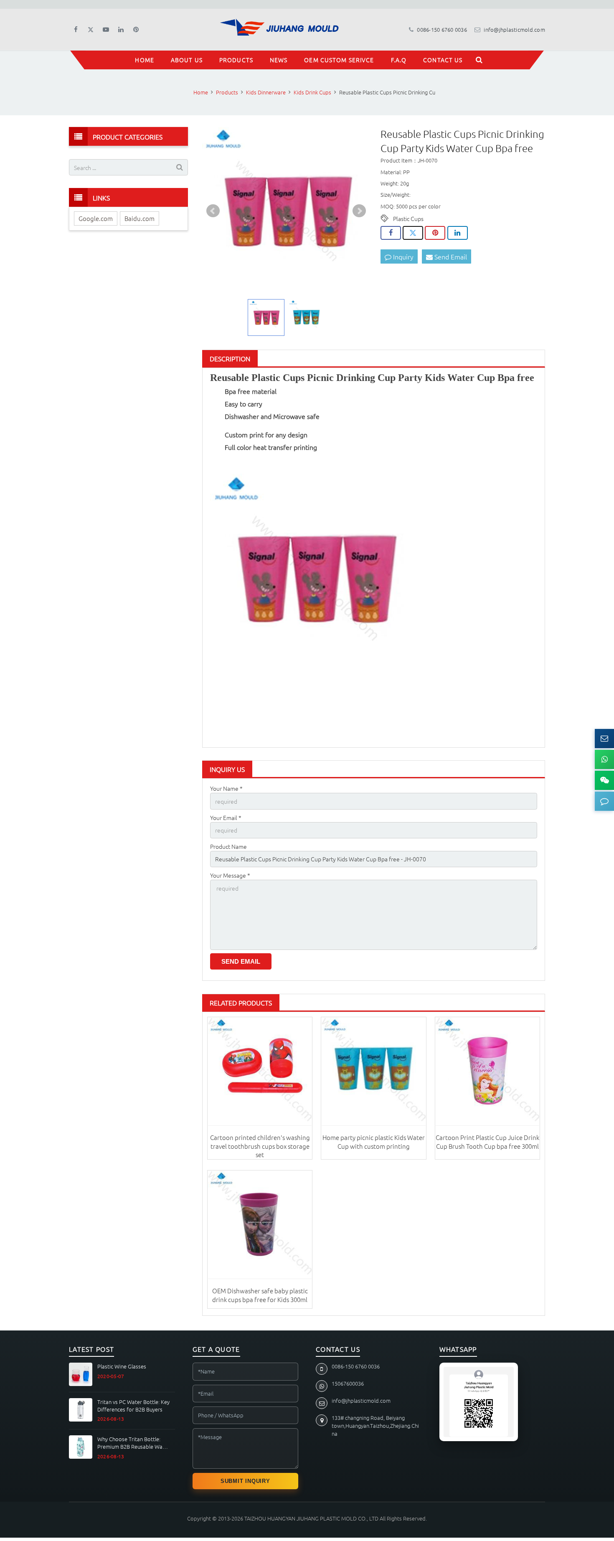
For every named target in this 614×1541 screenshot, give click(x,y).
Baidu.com (139, 218)
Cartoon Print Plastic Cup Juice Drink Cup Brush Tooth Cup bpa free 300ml (487, 1141)
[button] (604, 801)
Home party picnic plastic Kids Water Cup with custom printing (373, 1141)
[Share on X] (413, 233)
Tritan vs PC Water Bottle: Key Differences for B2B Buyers (133, 1405)
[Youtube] (105, 29)
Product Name (228, 846)
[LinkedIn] (120, 29)
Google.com (96, 218)
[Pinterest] (135, 29)
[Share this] (391, 233)
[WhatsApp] (604, 759)
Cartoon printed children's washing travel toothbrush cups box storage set (260, 1146)
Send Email (450, 256)
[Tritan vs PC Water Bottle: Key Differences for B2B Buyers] (80, 1410)
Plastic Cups (408, 218)
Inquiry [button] (402, 256)
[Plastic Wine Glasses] (80, 1374)
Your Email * (225, 817)
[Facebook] (75, 29)
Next (359, 211)
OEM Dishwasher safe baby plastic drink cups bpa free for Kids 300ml (260, 1294)
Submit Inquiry (245, 1481)
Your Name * (226, 788)
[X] (90, 29)
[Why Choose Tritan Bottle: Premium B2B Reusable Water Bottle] (80, 1447)
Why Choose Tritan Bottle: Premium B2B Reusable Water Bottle (133, 1442)
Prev (213, 211)
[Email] (604, 738)
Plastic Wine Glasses (121, 1366)
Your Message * (230, 875)
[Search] (479, 60)
